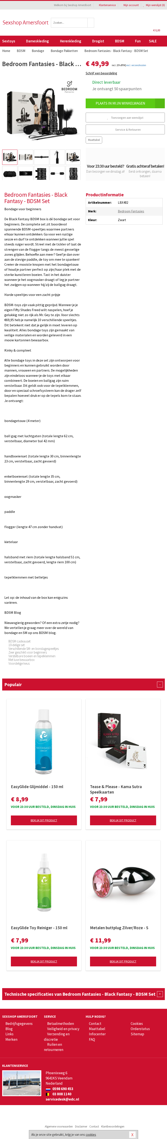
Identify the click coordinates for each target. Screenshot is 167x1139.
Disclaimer (81, 1126)
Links (9, 1034)
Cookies (137, 1023)
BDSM (119, 41)
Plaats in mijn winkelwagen (120, 103)
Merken (11, 1039)
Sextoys (8, 41)
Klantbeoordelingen (112, 1126)
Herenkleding (70, 41)
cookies (91, 1134)
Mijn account (131, 5)
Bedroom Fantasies (131, 211)
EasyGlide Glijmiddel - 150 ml (37, 786)
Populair (82, 684)
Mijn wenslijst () (155, 5)
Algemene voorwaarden (59, 1126)
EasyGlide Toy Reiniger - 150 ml (39, 927)
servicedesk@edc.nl (62, 1099)
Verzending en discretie (57, 1037)
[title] (69, 86)
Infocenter (97, 1034)
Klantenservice (107, 5)
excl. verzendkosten (136, 65)
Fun (138, 41)
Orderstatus (140, 1028)
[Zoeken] (91, 23)
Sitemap (137, 1034)
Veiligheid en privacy (63, 1028)
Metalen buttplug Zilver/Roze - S (119, 927)
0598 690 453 (62, 1088)
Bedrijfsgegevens (19, 1023)
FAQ (92, 1039)
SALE (153, 41)
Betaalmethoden (60, 1023)
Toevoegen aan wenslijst (126, 118)
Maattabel (94, 140)
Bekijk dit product (44, 820)
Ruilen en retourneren (53, 1047)
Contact (95, 1023)
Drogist (98, 41)
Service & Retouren (128, 130)
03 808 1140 (61, 1094)
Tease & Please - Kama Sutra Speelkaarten (116, 789)
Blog (9, 1028)
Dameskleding (37, 41)
